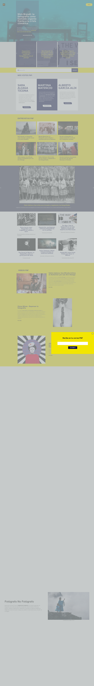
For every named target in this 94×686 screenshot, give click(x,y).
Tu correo (59, 340)
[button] (92, 333)
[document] (47, 343)
